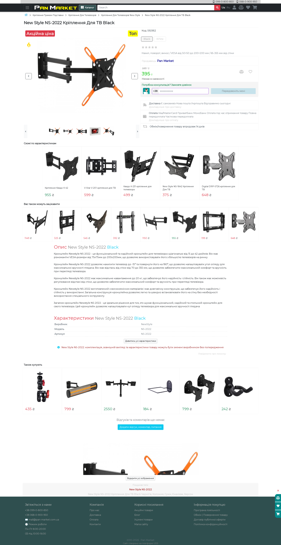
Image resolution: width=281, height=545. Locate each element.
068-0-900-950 (248, 1)
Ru (228, 7)
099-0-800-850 (224, 1)
